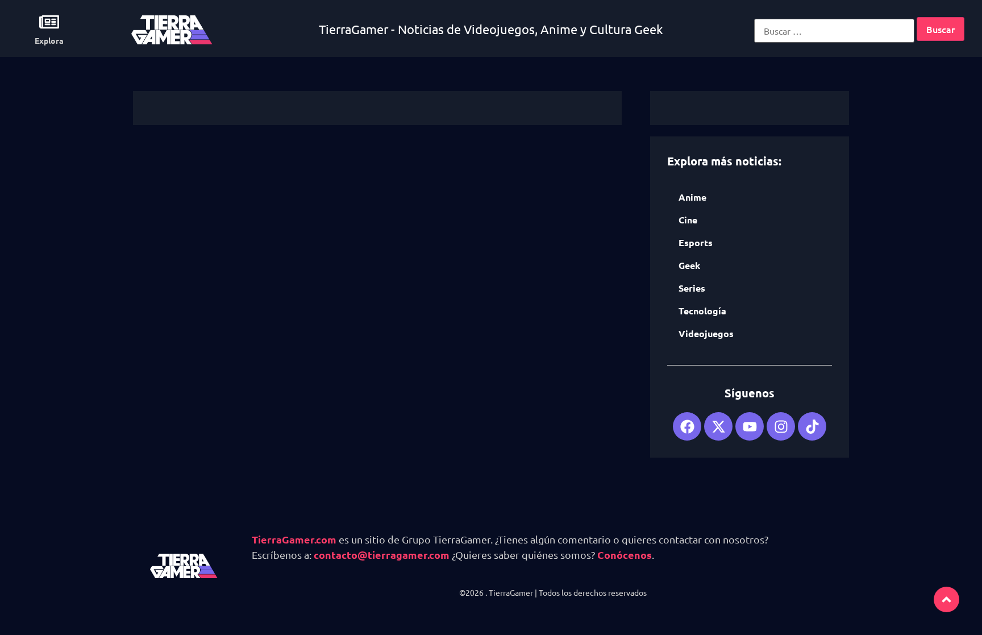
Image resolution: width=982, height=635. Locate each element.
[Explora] (49, 22)
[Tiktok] (812, 426)
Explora (49, 40)
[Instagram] (781, 426)
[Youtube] (749, 426)
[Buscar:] (834, 31)
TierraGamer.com (294, 539)
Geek (689, 265)
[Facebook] (687, 426)
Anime (692, 197)
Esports (696, 242)
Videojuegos (706, 333)
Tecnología (702, 311)
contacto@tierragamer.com (382, 554)
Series (692, 288)
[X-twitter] (718, 426)
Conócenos (624, 554)
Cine (688, 220)
